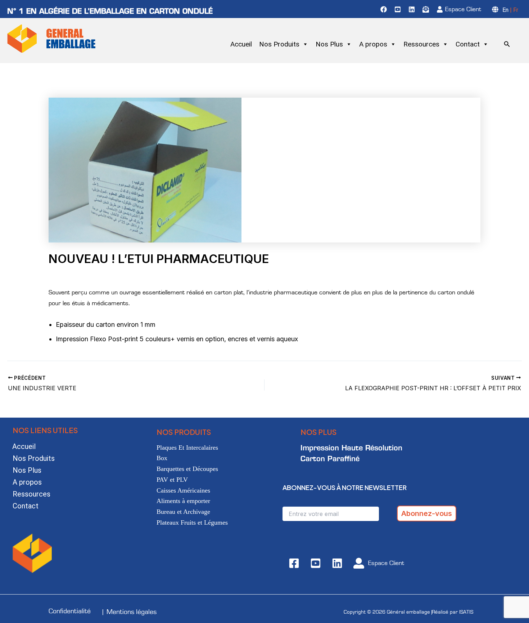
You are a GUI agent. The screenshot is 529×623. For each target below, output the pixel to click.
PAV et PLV (172, 479)
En (505, 9)
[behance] (398, 9)
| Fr (513, 9)
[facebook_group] (412, 9)
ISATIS (466, 612)
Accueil (241, 44)
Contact (468, 44)
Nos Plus (329, 44)
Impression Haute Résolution (351, 447)
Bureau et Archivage (183, 511)
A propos (373, 44)
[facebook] (384, 9)
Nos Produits (279, 44)
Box (162, 458)
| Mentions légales (130, 611)
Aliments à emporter (183, 500)
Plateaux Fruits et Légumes (192, 522)
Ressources (421, 44)
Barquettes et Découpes (187, 468)
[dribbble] (426, 9)
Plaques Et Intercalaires (187, 447)
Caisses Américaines (183, 490)
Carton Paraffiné (330, 458)
